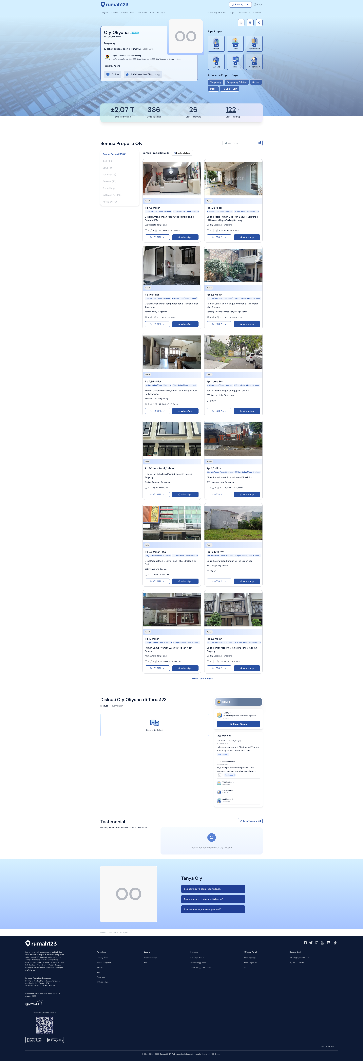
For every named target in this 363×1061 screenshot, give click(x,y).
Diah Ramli (221, 741)
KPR (145, 963)
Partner (100, 967)
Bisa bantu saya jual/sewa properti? (202, 909)
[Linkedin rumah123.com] (328, 943)
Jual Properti (223, 754)
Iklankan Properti (151, 958)
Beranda (103, 932)
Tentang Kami (102, 958)
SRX (245, 967)
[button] (241, 22)
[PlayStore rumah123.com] (55, 1040)
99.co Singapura (250, 963)
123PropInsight (102, 982)
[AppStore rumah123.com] (34, 1040)
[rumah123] (41, 943)
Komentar (117, 705)
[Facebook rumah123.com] (305, 942)
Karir (98, 972)
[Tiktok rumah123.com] (335, 943)
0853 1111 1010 (49, 985)
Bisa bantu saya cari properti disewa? (203, 899)
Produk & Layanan (104, 963)
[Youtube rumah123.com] (322, 942)
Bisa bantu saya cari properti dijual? (202, 888)
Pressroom (101, 977)
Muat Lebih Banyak (202, 678)
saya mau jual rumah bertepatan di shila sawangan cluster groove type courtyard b (236, 769)
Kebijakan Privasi (197, 958)
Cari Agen (112, 932)
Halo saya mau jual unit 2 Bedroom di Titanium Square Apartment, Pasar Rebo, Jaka (238, 749)
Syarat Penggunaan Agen (200, 967)
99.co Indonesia (250, 958)
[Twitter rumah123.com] (311, 942)
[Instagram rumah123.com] (316, 942)
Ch (218, 761)
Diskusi (104, 705)
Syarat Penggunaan (198, 963)
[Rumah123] (114, 4)
